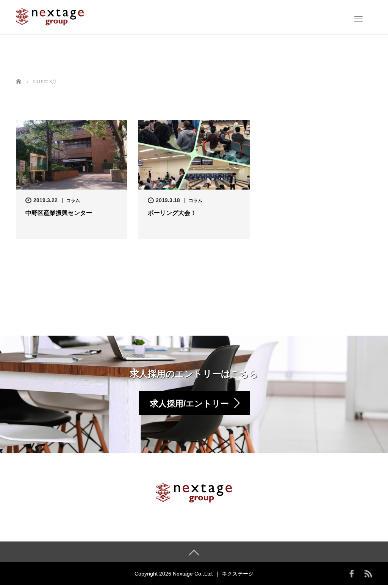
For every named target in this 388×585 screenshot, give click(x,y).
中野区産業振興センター (58, 213)
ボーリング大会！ (172, 213)
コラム (73, 200)
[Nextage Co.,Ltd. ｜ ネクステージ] (50, 16)
